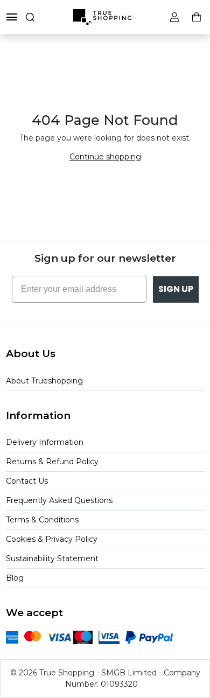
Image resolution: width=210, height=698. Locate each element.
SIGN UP (175, 289)
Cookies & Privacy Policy (51, 539)
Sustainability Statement (52, 558)
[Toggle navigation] (12, 17)
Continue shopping (105, 157)
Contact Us (27, 481)
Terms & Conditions (42, 520)
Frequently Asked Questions (59, 500)
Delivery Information (44, 442)
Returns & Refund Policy (52, 461)
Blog (15, 578)
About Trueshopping (44, 381)
